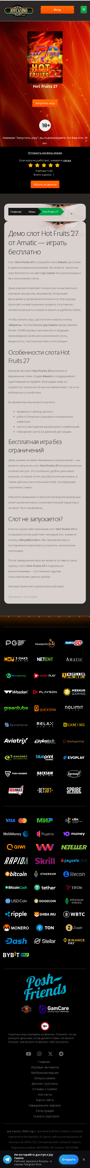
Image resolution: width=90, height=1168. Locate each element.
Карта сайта (45, 1100)
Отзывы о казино (44, 1089)
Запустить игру (45, 103)
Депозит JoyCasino (45, 1084)
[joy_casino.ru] (39, 1053)
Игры (32, 212)
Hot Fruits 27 (50, 212)
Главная (15, 212)
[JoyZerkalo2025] (61, 1053)
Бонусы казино (44, 1078)
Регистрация (45, 1111)
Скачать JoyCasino (46, 1116)
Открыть (69, 1159)
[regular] (44, 165)
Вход (57, 10)
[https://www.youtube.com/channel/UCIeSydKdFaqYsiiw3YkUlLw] (28, 1053)
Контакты (45, 1094)
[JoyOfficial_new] (50, 1053)
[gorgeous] (57, 165)
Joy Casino (48, 273)
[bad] (30, 165)
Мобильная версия (44, 1073)
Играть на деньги (45, 184)
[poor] (37, 165)
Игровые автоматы (45, 1067)
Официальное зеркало (45, 1105)
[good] (50, 165)
